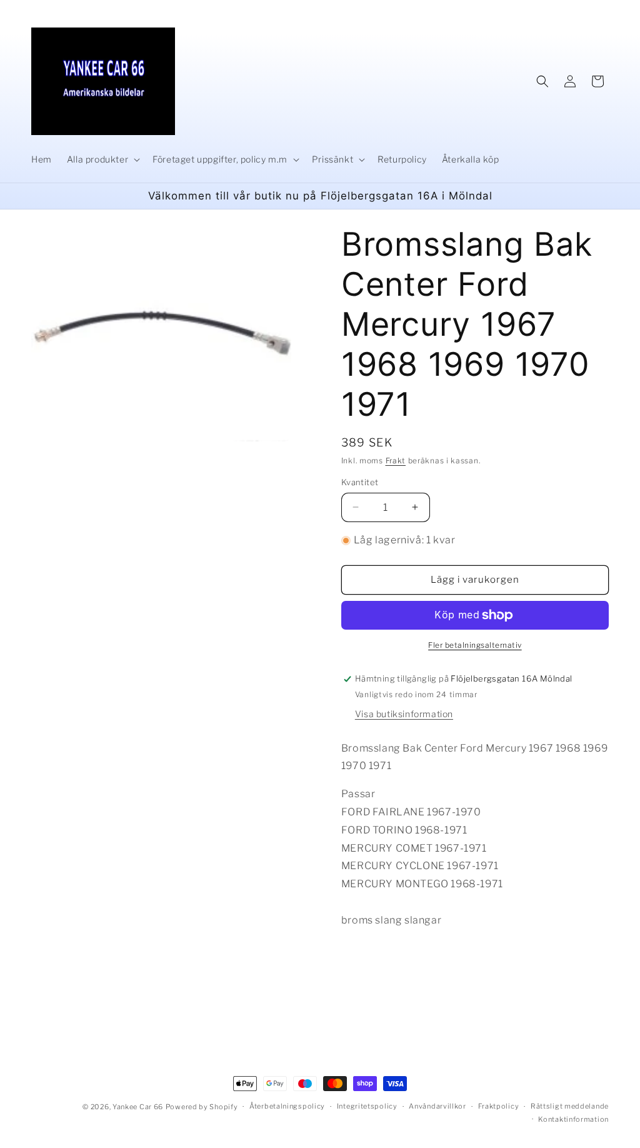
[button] (102, 159)
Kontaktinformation (573, 1119)
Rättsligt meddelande (570, 1106)
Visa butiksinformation (404, 713)
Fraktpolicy (498, 1106)
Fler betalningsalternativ (475, 645)
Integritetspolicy (367, 1106)
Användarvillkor (437, 1106)
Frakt (396, 460)
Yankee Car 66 (137, 1106)
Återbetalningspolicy (287, 1106)
